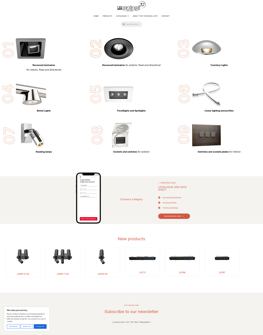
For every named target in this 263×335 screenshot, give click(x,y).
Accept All (40, 326)
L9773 (142, 272)
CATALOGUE (121, 16)
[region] (26, 319)
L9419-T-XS (63, 274)
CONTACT (165, 16)
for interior (219, 151)
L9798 (182, 272)
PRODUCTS (107, 16)
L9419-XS (103, 274)
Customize (13, 326)
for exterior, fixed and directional (131, 65)
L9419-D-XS (23, 274)
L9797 (222, 272)
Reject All (27, 326)
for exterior (131, 151)
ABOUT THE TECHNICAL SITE (145, 16)
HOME (96, 16)
